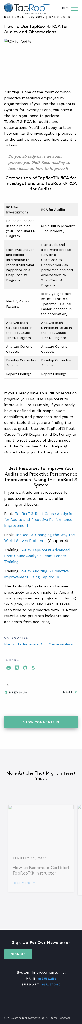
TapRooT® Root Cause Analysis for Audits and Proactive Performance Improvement (38, 519)
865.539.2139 (47, 978)
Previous (18, 692)
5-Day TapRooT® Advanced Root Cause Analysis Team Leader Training (37, 556)
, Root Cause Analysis (56, 644)
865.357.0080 (51, 984)
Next (68, 691)
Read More (24, 883)
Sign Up (18, 953)
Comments (38, 722)
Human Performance (21, 644)
